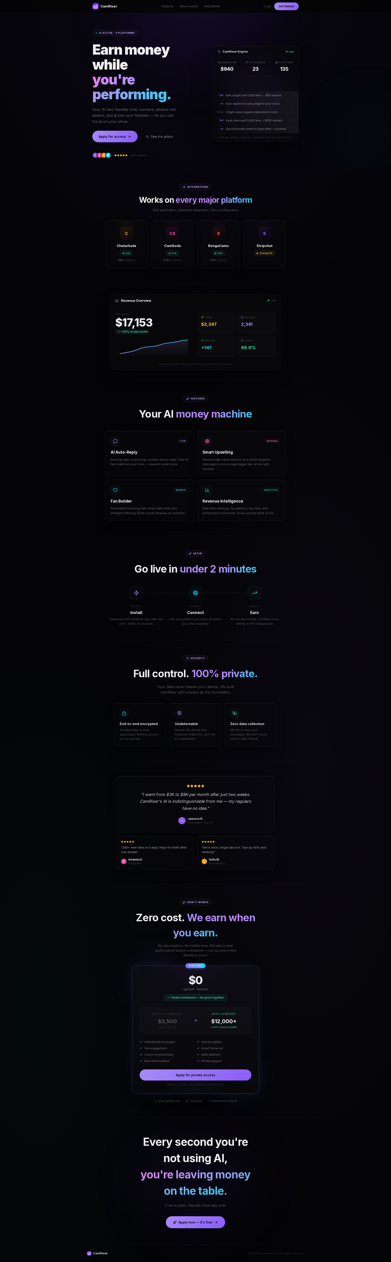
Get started (212, 6)
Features (167, 6)
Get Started (286, 6)
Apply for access (112, 136)
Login (268, 6)
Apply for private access (195, 1075)
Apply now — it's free (195, 1222)
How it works (189, 6)
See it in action (162, 136)
